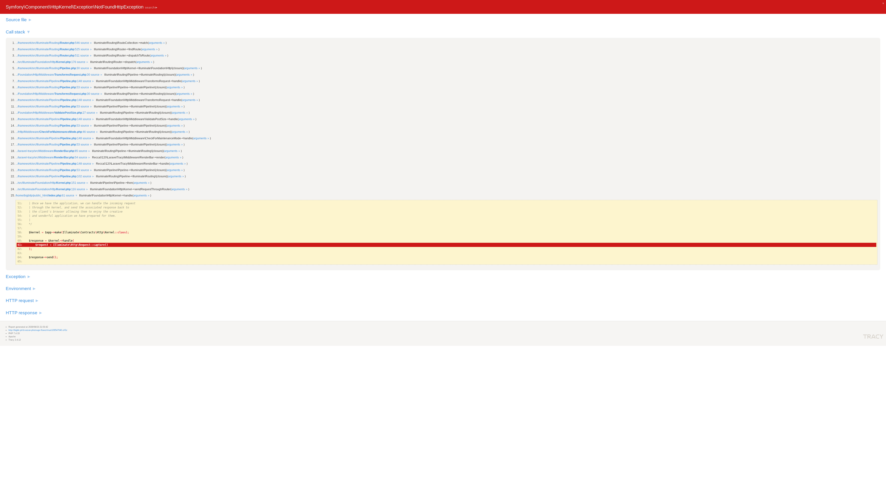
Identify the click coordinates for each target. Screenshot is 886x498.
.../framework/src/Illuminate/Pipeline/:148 (48, 81)
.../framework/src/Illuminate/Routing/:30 (47, 68)
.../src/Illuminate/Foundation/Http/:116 (45, 189)
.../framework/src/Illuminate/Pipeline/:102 (48, 176)
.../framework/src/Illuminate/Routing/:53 (47, 87)
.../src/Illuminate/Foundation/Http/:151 (45, 182)
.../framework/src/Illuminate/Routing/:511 (47, 55)
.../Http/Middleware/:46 (50, 131)
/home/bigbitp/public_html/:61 (40, 195)
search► (151, 7)
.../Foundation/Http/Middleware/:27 (50, 112)
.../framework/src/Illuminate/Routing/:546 (47, 42)
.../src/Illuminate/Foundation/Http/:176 (45, 62)
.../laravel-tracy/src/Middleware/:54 (46, 157)
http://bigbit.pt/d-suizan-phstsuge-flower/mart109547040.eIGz (38, 330)
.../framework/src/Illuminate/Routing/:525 (47, 49)
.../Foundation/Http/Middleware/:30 (52, 74)
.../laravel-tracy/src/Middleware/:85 (46, 151)
